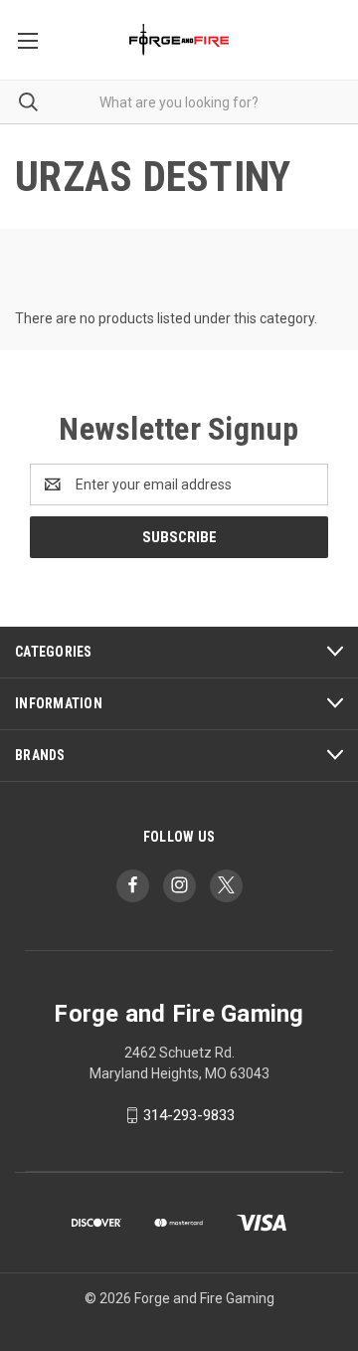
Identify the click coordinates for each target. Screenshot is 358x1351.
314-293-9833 (189, 1115)
